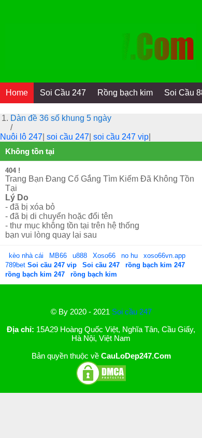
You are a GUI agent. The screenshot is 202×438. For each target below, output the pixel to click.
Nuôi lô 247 (21, 136)
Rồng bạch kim (125, 92)
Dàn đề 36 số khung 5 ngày (60, 118)
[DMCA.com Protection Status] (101, 383)
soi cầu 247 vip (121, 136)
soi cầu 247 (68, 136)
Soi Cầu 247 (63, 92)
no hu (130, 255)
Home (17, 92)
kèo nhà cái (26, 255)
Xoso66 (105, 255)
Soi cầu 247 (132, 311)
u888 (80, 255)
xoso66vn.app (165, 255)
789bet (16, 265)
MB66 (58, 255)
